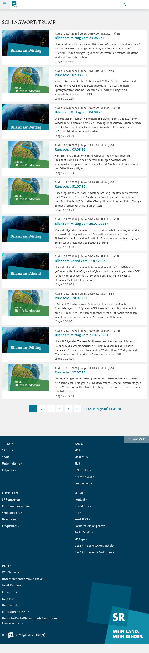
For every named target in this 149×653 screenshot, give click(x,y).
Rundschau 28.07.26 (70, 298)
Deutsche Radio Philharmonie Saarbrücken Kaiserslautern (30, 621)
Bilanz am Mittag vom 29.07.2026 (80, 223)
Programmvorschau (15, 506)
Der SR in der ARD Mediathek (93, 546)
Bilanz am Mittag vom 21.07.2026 (80, 335)
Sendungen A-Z (12, 513)
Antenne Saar (83, 477)
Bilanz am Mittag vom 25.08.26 (78, 38)
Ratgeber (8, 470)
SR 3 (77, 464)
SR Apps (79, 539)
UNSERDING (82, 470)
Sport (5, 457)
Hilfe (77, 513)
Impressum (9, 592)
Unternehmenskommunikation (23, 579)
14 (77, 409)
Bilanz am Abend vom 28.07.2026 (80, 260)
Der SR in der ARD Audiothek (93, 552)
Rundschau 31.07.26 (70, 186)
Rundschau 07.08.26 (70, 75)
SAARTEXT (81, 519)
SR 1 (77, 450)
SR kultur (80, 457)
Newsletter (81, 506)
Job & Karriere (11, 585)
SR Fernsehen (11, 499)
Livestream (9, 519)
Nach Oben (138, 438)
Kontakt (79, 499)
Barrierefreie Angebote (89, 526)
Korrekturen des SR (14, 612)
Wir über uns (10, 572)
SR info (6, 450)
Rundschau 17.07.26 (70, 372)
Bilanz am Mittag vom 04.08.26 (78, 112)
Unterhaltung (11, 464)
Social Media (82, 532)
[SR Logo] (15, 4)
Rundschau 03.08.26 (70, 149)
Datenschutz (10, 605)
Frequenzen (82, 483)
